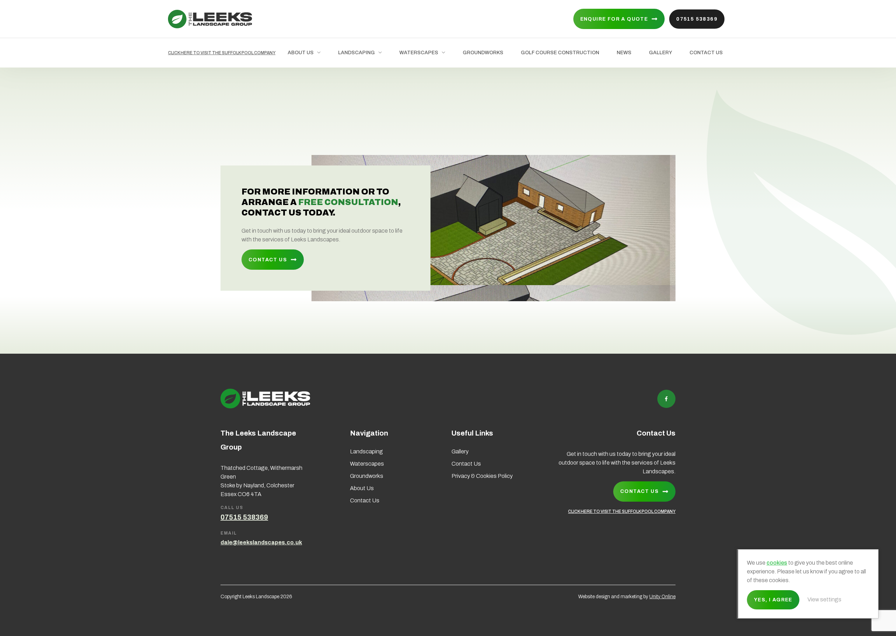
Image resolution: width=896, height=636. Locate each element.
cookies (776, 563)
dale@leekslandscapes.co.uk (261, 542)
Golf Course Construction (560, 52)
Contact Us (706, 52)
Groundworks (483, 52)
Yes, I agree (773, 599)
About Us (301, 52)
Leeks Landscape (210, 19)
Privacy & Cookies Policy (482, 476)
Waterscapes (418, 52)
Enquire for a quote (614, 19)
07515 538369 (697, 19)
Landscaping (356, 52)
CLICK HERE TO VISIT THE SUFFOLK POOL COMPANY (221, 52)
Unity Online (662, 596)
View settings (824, 599)
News (624, 52)
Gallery (660, 52)
